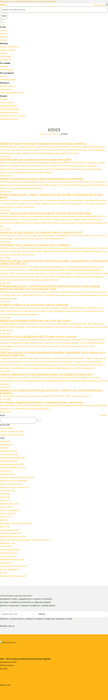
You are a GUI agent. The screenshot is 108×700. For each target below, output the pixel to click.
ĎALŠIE (104, 415)
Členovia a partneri (9, 106)
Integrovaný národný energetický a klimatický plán (25, 540)
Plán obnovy (7, 543)
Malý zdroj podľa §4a (11, 484)
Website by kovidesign (10, 691)
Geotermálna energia (12, 559)
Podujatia (4, 60)
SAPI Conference (36, 1)
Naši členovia (6, 89)
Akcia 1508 (6, 444)
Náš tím (3, 33)
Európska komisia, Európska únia (17, 477)
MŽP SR (5, 497)
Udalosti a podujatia (11, 431)
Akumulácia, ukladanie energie (16, 523)
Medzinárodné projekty (13, 457)
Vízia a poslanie (7, 102)
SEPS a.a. (5, 517)
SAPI (2, 5)
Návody (5, 500)
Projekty (3, 53)
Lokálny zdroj (7, 490)
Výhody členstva (7, 86)
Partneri (3, 40)
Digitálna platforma (9, 112)
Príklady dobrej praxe (12, 434)
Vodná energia (8, 553)
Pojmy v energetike (10, 510)
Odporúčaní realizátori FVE (12, 92)
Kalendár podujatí (8, 79)
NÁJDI (2, 415)
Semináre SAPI (9, 461)
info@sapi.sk (5, 675)
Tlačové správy (7, 69)
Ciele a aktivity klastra (10, 109)
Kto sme (4, 30)
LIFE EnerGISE (50, 1)
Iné (4, 448)
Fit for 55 (5, 546)
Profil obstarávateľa (9, 119)
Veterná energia (10, 549)
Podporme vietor (7, 1)
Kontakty (4, 37)
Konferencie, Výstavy (12, 464)
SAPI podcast (22, 1)
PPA (3, 572)
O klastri (3, 99)
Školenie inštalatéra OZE (13, 467)
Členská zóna (100, 5)
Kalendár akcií (9, 451)
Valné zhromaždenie (11, 533)
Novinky (3, 76)
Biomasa (5, 563)
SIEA (3, 520)
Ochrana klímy (9, 503)
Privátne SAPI (8, 513)
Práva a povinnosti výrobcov (15, 487)
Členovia (6, 471)
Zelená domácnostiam (13, 536)
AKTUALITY (53, 134)
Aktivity (5, 441)
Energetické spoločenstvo (13, 566)
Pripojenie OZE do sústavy (13, 576)
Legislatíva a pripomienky (14, 480)
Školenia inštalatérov (9, 46)
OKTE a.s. (6, 507)
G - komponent (9, 454)
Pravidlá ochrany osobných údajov (16, 688)
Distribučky (7, 474)
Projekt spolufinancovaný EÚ (13, 115)
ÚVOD (43, 134)
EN (6, 5)
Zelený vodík (8, 556)
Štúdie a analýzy (7, 50)
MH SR (5, 494)
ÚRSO (4, 526)
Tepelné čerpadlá (10, 569)
